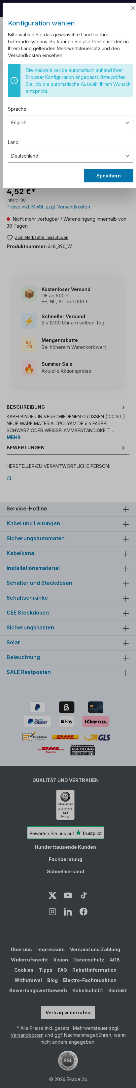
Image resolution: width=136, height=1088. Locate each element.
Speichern (108, 175)
